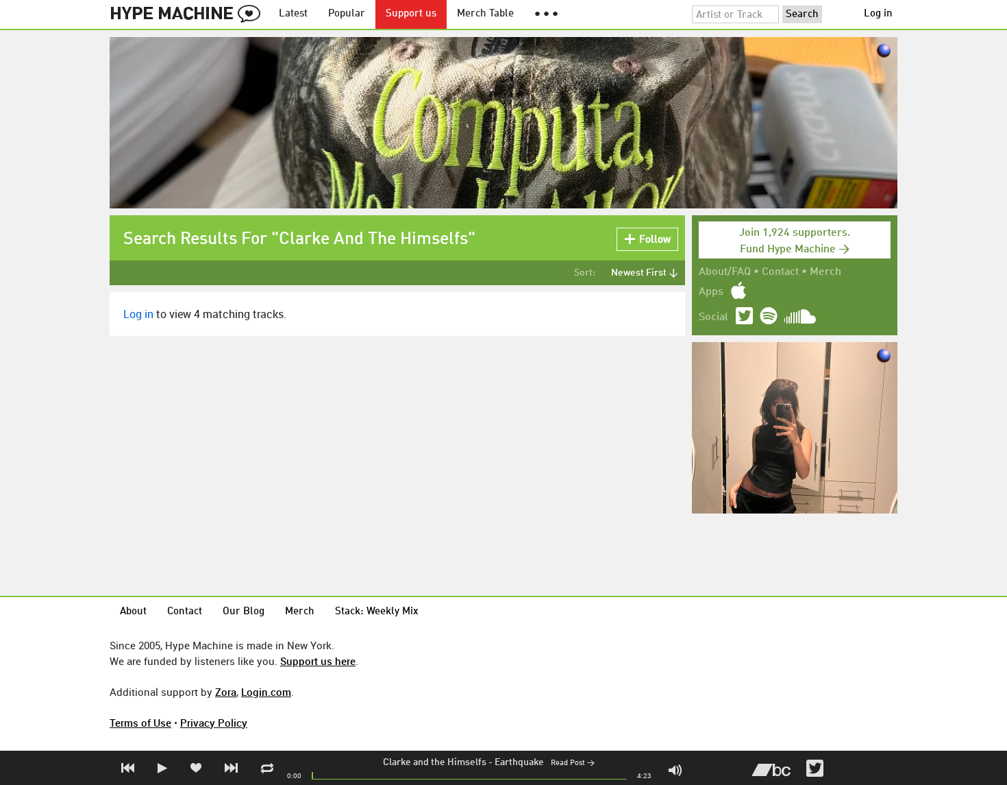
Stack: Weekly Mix (377, 612)
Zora (225, 692)
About (133, 612)
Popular (346, 14)
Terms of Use (140, 722)
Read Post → (573, 763)
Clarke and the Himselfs (434, 762)
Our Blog (243, 612)
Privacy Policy (213, 722)
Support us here (318, 661)
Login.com (266, 692)
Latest (293, 14)
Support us (411, 14)
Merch (825, 272)
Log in (878, 14)
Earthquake (519, 762)
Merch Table (485, 14)
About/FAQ (725, 272)
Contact (780, 272)
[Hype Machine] (189, 14)
